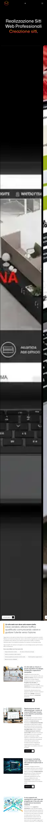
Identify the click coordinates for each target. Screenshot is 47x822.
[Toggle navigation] (25, 3)
